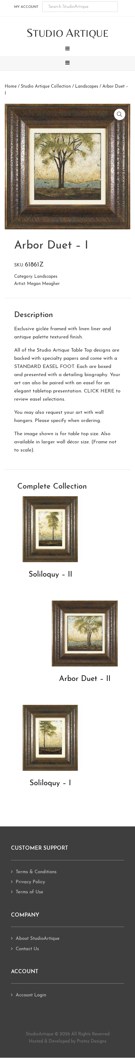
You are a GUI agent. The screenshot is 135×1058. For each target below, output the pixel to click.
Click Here (99, 391)
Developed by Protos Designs (77, 1041)
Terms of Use (29, 892)
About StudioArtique (38, 938)
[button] (67, 49)
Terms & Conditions (36, 872)
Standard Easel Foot (44, 366)
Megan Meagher (43, 284)
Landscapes (86, 86)
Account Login (31, 995)
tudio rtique (67, 33)
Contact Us (27, 949)
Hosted (36, 1041)
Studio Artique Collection (46, 86)
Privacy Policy (30, 882)
